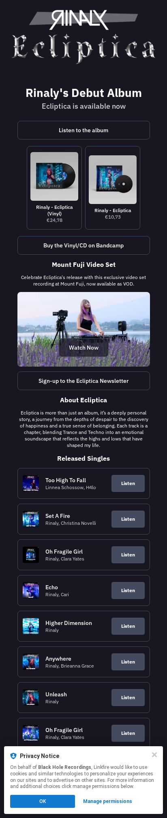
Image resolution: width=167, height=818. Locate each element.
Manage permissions (107, 801)
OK (42, 801)
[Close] (154, 754)
